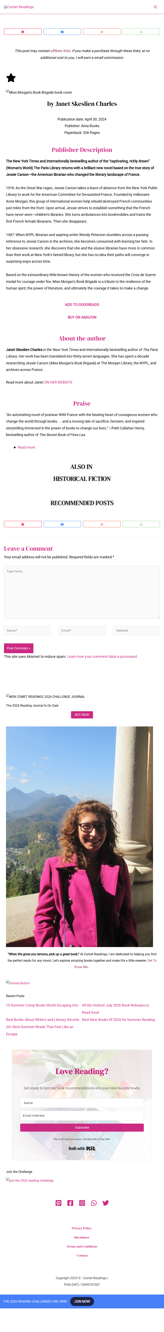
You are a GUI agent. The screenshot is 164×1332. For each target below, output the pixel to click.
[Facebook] (70, 1203)
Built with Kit (82, 1148)
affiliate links (60, 51)
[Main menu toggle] (155, 7)
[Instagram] (82, 1203)
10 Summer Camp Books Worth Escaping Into (42, 1005)
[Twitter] (106, 1203)
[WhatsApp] (94, 1203)
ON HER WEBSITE (58, 382)
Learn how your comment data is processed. (102, 656)
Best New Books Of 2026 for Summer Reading (118, 1020)
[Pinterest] (58, 1203)
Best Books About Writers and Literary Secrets (42, 1020)
